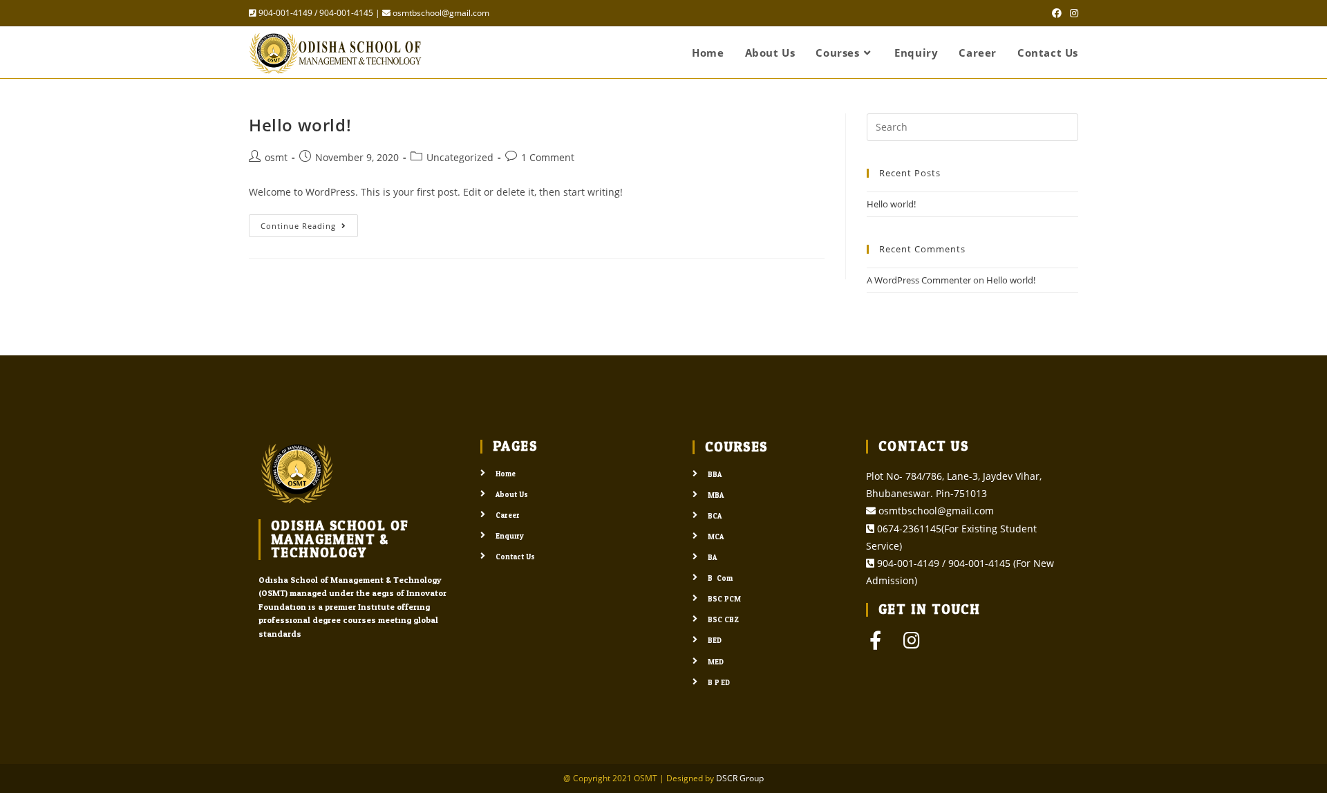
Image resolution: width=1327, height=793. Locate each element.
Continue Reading (309, 222)
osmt (276, 157)
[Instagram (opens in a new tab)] (1072, 13)
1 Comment (547, 157)
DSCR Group (740, 778)
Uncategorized (459, 157)
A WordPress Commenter (919, 280)
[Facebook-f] (875, 640)
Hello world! (300, 124)
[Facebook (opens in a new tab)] (1057, 13)
